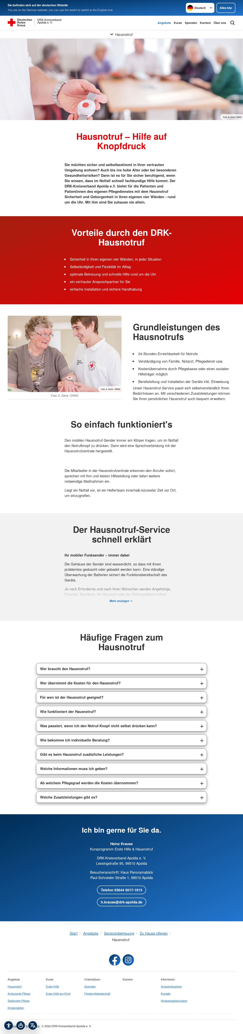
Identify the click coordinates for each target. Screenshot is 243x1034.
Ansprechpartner (171, 986)
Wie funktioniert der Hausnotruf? (68, 711)
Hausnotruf (15, 986)
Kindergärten (16, 1008)
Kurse (178, 23)
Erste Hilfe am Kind (58, 994)
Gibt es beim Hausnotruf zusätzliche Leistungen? (82, 754)
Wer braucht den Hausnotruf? (65, 668)
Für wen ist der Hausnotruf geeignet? (71, 697)
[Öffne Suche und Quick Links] (232, 23)
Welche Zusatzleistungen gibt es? (68, 797)
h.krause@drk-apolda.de (121, 902)
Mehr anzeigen (119, 601)
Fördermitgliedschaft (97, 994)
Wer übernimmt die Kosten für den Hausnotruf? (80, 682)
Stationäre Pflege (19, 1001)
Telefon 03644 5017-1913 (121, 889)
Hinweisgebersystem (174, 1001)
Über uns (220, 23)
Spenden (191, 23)
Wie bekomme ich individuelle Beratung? (75, 740)
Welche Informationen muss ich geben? (73, 768)
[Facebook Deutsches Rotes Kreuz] (114, 960)
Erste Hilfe (52, 986)
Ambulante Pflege (19, 994)
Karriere (205, 23)
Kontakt (165, 994)
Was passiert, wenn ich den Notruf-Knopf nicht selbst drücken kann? (98, 725)
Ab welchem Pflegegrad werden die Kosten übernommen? (89, 782)
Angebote (164, 23)
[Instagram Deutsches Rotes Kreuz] (128, 960)
